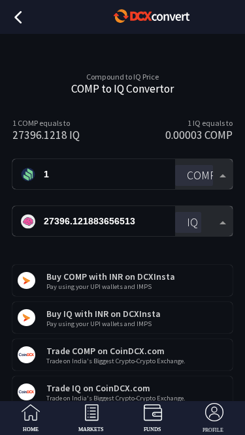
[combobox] (204, 174)
